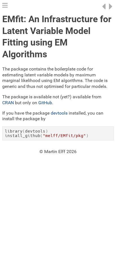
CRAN (8, 102)
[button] (5, 7)
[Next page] (111, 9)
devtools (59, 113)
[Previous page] (104, 9)
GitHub (45, 102)
